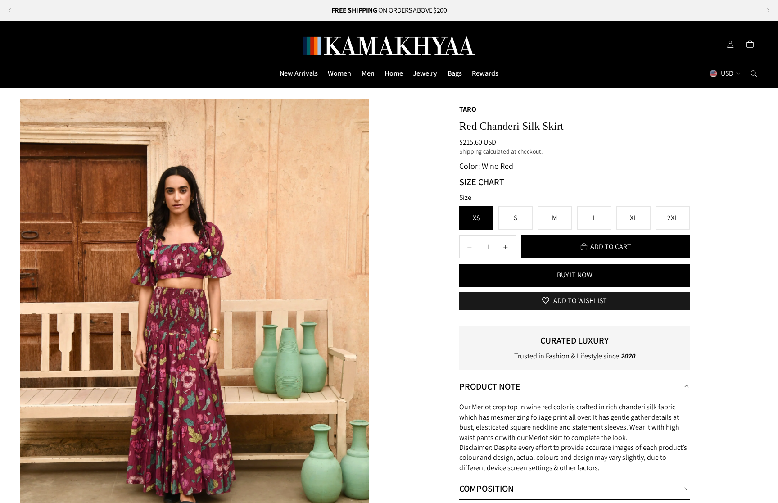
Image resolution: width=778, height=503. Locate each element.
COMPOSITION (486, 488)
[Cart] (750, 44)
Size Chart (481, 182)
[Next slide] (768, 10)
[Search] (754, 73)
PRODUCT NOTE (489, 386)
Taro (467, 109)
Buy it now (575, 275)
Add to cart (610, 246)
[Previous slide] (10, 10)
